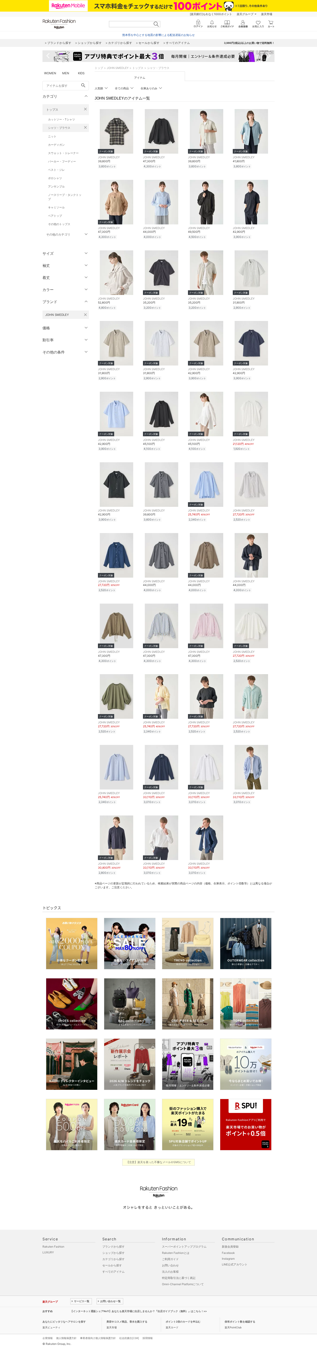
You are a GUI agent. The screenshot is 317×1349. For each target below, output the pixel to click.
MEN (65, 73)
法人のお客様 (170, 1271)
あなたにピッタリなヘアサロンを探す (64, 1321)
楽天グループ (245, 14)
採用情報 (147, 1338)
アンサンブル (56, 186)
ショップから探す (113, 1253)
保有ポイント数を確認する (240, 1321)
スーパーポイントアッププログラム (184, 1246)
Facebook (228, 1253)
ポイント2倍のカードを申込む (183, 1321)
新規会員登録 (230, 1246)
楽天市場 (266, 14)
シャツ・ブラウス (59, 127)
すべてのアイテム (113, 1271)
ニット (52, 136)
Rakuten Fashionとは (175, 1253)
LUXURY (48, 1252)
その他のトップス (59, 224)
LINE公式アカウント (234, 1264)
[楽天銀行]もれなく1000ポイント (211, 14)
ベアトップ (55, 215)
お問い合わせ (170, 1265)
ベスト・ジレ (56, 169)
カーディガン (56, 144)
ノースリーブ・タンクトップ (64, 197)
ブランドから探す (113, 1246)
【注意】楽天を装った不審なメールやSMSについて (158, 1162)
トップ (99, 68)
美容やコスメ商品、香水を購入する (127, 1321)
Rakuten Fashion (53, 1246)
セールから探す (112, 1265)
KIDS (81, 73)
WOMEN (50, 73)
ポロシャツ (55, 178)
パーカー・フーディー (62, 161)
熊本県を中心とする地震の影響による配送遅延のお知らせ (158, 35)
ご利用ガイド (170, 1259)
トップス (52, 109)
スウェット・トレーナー (63, 153)
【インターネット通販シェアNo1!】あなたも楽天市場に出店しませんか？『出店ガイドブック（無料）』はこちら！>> (138, 1311)
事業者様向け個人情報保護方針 (98, 1338)
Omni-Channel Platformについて (183, 1284)
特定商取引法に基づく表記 (178, 1278)
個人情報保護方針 (66, 1338)
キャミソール (56, 207)
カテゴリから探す (113, 1259)
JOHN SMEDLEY (118, 68)
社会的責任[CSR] (129, 1338)
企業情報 (47, 1338)
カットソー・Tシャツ (61, 119)
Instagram (228, 1258)
